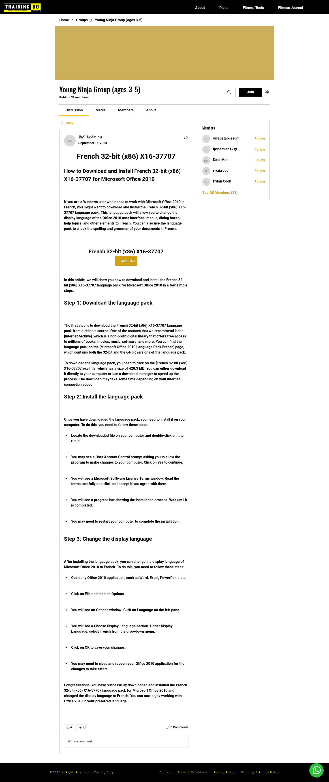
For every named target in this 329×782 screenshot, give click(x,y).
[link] (74, 110)
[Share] (185, 137)
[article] (126, 442)
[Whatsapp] (316, 770)
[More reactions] (82, 727)
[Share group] (267, 92)
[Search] (229, 92)
